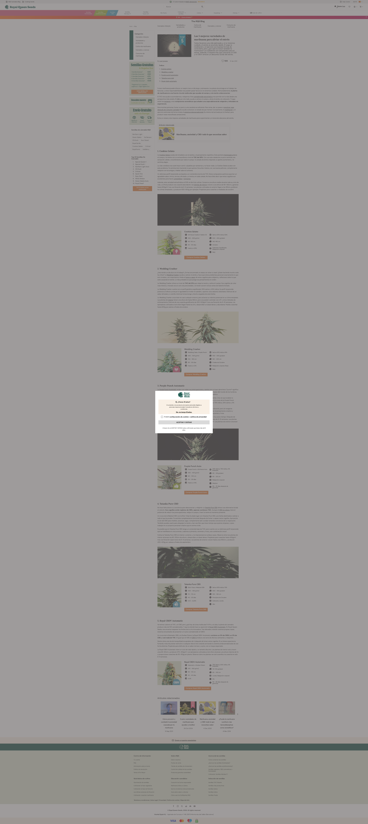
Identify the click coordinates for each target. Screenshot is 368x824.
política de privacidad (198, 417)
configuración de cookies (179, 417)
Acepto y (185, 417)
